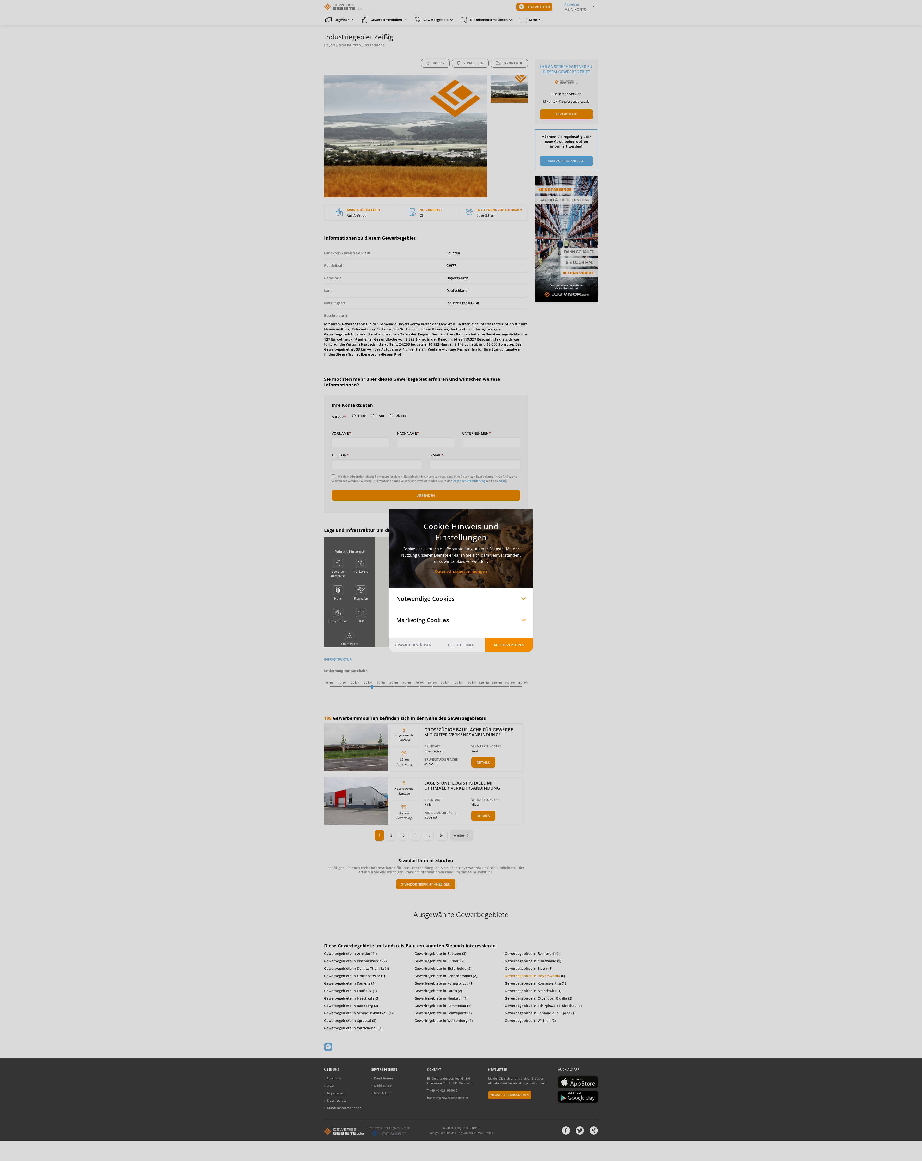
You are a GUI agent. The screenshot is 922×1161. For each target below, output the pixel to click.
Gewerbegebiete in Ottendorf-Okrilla (536, 998)
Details (483, 762)
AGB (502, 481)
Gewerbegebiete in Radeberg (348, 1005)
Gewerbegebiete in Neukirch (438, 998)
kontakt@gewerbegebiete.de (568, 101)
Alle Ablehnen (461, 644)
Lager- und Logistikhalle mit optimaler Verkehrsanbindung (462, 785)
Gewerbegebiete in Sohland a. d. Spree (537, 1013)
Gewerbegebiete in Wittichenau (350, 1028)
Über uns (334, 1078)
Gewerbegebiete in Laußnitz (348, 990)
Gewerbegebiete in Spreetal (347, 1020)
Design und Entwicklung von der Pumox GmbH (461, 1133)
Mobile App (383, 1085)
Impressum (335, 1093)
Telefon (339, 455)
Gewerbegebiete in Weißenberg (440, 1020)
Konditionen (383, 1078)
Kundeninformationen (344, 1108)
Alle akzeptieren (509, 644)
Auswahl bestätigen (413, 644)
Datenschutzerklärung (469, 481)
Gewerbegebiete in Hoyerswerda (532, 976)
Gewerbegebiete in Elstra (526, 968)
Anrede (338, 416)
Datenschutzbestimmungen (461, 571)
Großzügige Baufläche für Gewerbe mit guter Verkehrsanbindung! (468, 732)
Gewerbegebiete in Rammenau (440, 1005)
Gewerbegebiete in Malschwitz (530, 990)
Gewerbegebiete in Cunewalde (530, 961)
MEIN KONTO (575, 9)
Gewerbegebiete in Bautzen (437, 953)
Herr (362, 415)
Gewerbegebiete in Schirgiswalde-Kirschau (540, 1005)
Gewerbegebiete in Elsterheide (440, 968)
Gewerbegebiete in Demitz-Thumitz (354, 968)
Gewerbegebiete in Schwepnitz (440, 1013)
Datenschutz (336, 1100)
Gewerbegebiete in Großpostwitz (352, 976)
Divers (400, 415)
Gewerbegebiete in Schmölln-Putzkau (356, 1013)
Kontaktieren (566, 114)
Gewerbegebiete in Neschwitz (349, 998)
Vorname (340, 433)
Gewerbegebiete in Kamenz (347, 983)
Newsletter (382, 1093)
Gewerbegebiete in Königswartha (533, 983)
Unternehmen (475, 433)
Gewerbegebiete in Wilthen (528, 1020)
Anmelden (571, 4)
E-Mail (435, 455)
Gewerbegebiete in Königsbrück (441, 983)
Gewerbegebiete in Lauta (435, 990)
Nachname (407, 433)
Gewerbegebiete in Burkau (436, 961)
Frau (380, 415)
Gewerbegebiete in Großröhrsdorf (443, 976)
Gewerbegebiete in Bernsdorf (529, 953)
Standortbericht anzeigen (425, 884)
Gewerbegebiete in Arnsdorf (348, 953)
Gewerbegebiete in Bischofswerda (353, 961)
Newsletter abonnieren (510, 1095)
